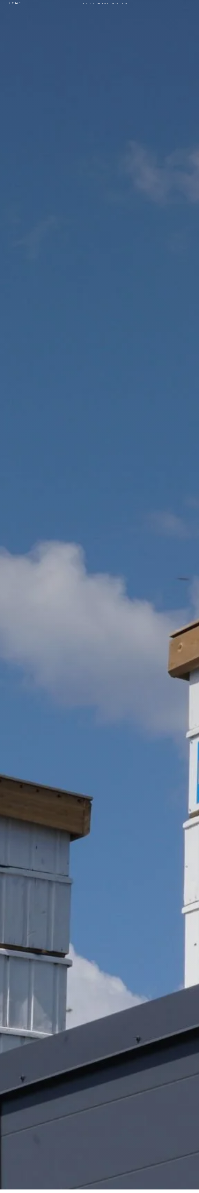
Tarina (98, 3)
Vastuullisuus (114, 3)
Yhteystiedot (124, 3)
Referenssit (105, 3)
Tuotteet (85, 3)
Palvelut (92, 3)
